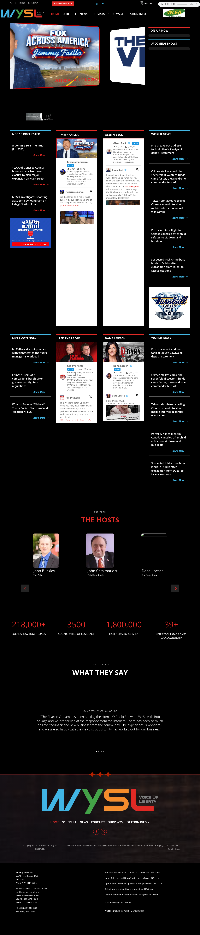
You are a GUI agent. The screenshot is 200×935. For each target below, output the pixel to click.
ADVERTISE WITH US (63, 3)
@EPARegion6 (132, 186)
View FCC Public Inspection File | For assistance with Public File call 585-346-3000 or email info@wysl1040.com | (121, 845)
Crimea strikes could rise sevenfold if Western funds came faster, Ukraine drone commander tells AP (168, 176)
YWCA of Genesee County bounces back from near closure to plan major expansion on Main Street (28, 173)
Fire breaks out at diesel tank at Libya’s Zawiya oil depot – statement (167, 149)
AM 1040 (13, 3)
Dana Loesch (118, 395)
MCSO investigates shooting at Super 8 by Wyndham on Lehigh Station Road (29, 200)
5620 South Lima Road (27, 898)
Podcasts (98, 14)
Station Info (136, 14)
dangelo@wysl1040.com (150, 883)
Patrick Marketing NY (133, 910)
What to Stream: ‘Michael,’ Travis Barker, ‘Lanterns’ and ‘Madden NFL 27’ (30, 408)
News (84, 14)
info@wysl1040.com (148, 894)
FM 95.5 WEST (33, 3)
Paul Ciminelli (157, 570)
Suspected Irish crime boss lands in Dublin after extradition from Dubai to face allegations (168, 265)
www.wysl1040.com (150, 872)
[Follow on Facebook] (103, 3)
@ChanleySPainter (69, 205)
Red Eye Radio (73, 397)
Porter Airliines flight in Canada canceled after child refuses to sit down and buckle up (168, 235)
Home (55, 14)
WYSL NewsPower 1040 (27, 895)
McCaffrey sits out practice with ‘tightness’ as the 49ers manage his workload (29, 352)
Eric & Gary (101, 570)
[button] (25, 588)
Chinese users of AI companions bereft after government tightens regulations (27, 380)
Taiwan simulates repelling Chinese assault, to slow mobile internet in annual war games (168, 206)
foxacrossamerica (74, 192)
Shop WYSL (116, 14)
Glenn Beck (117, 170)
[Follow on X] (97, 3)
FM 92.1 (22, 3)
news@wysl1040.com (148, 878)
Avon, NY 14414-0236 (26, 902)
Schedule (70, 14)
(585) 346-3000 (30, 907)
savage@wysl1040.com (143, 889)
